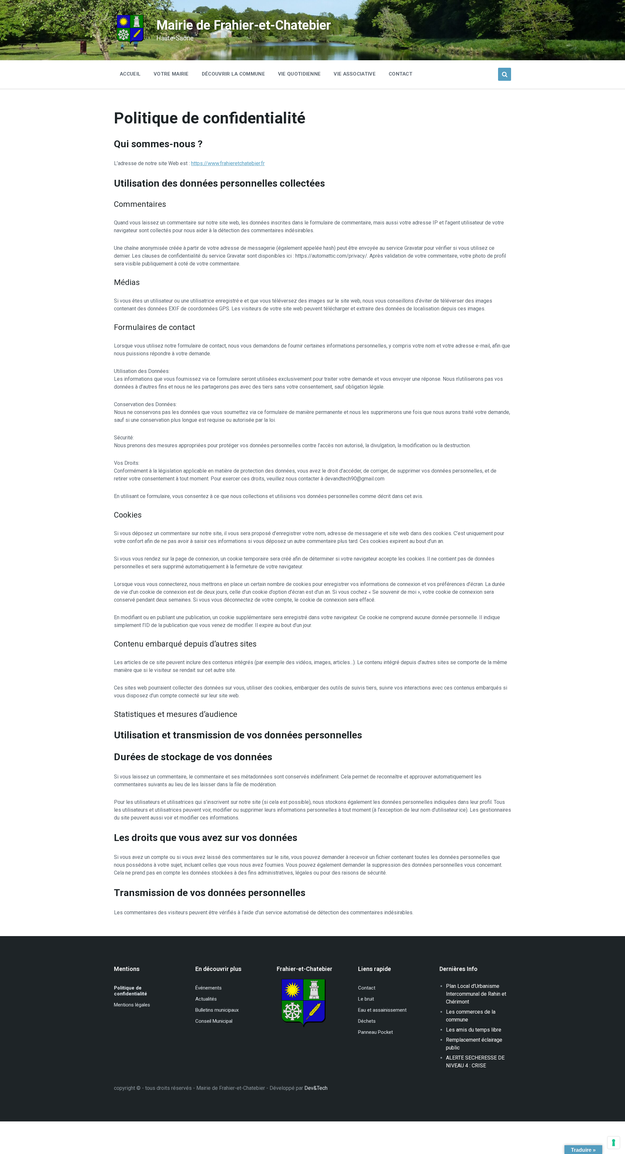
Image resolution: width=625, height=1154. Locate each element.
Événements (208, 988)
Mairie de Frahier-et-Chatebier (243, 25)
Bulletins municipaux (217, 1010)
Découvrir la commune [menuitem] (233, 74)
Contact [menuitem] (400, 74)
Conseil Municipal (213, 1021)
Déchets (367, 1021)
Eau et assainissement (382, 1010)
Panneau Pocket (375, 1032)
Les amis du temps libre (473, 1030)
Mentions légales (132, 1005)
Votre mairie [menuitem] (171, 74)
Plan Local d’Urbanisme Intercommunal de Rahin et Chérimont (476, 994)
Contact (366, 988)
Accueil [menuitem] (130, 74)
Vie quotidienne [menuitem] (299, 74)
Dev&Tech (315, 1088)
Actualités (206, 999)
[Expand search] (504, 74)
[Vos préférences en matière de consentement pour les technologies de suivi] (613, 1142)
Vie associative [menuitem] (355, 74)
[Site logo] (130, 44)
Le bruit (366, 999)
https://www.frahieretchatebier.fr (228, 163)
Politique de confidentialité (130, 991)
